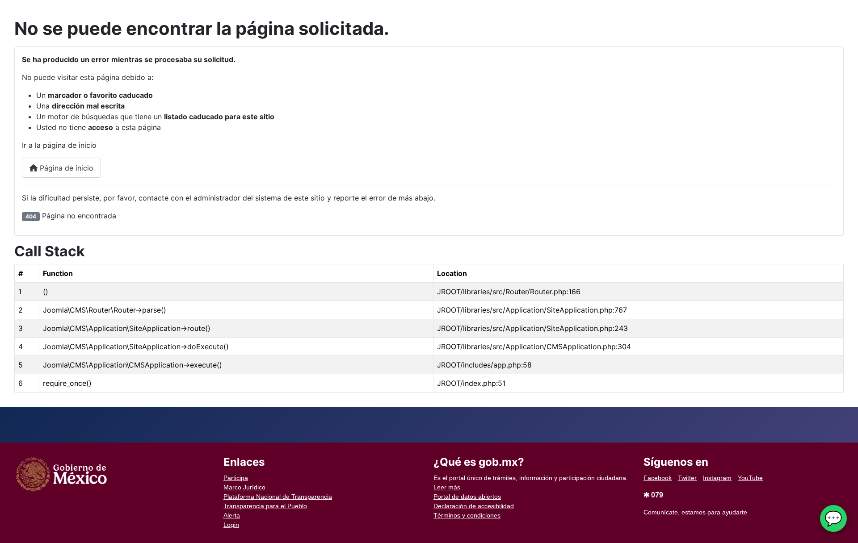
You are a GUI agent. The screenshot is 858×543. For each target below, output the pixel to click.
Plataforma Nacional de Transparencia (277, 496)
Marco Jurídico (244, 487)
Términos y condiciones (466, 515)
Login (231, 524)
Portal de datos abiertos (467, 496)
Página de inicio (65, 167)
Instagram (717, 477)
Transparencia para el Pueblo (265, 506)
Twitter (687, 477)
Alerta (231, 515)
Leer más (446, 487)
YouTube (750, 477)
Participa (235, 477)
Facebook (658, 477)
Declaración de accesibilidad (473, 506)
